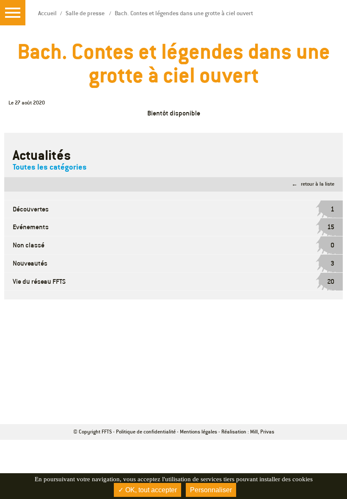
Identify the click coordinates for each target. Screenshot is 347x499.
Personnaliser (211, 490)
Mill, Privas (262, 431)
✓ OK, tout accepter (147, 490)
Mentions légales (198, 431)
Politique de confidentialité (146, 431)
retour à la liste (317, 184)
